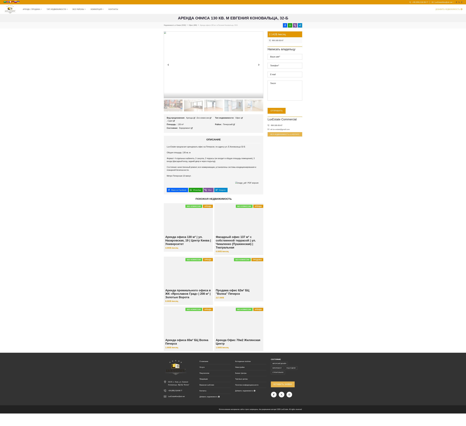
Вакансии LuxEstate (207, 385)
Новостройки (240, 367)
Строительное (277, 372)
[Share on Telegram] (300, 25)
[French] (10, 2)
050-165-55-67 (277, 40)
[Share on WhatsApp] (290, 25)
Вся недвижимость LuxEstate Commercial (285, 134)
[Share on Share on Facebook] (285, 25)
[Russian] (15, 2)
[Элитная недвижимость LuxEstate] (10, 9)
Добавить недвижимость (448, 9)
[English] (7, 2)
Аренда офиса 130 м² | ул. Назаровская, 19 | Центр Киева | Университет (188, 240)
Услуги (202, 367)
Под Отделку (291, 368)
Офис (238, 118)
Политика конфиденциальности (246, 385)
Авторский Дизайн (279, 363)
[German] (13, 2)
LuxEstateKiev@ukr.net (443, 2)
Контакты (203, 391)
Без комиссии (203, 118)
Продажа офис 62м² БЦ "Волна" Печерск (232, 292)
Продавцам (204, 379)
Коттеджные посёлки (243, 361)
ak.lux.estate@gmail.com (280, 129)
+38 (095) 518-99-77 (420, 2)
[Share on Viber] (295, 25)
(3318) (175, 25)
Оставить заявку (282, 384)
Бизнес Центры (240, 373)
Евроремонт (185, 128)
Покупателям (204, 373)
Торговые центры (241, 379)
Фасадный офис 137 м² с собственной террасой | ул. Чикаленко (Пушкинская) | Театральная (236, 242)
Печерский (228, 124)
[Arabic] (5, 2)
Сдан (170, 121)
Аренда (189, 118)
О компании (204, 361)
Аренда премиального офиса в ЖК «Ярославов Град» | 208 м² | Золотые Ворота (188, 294)
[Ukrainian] (18, 2)
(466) (193, 25)
